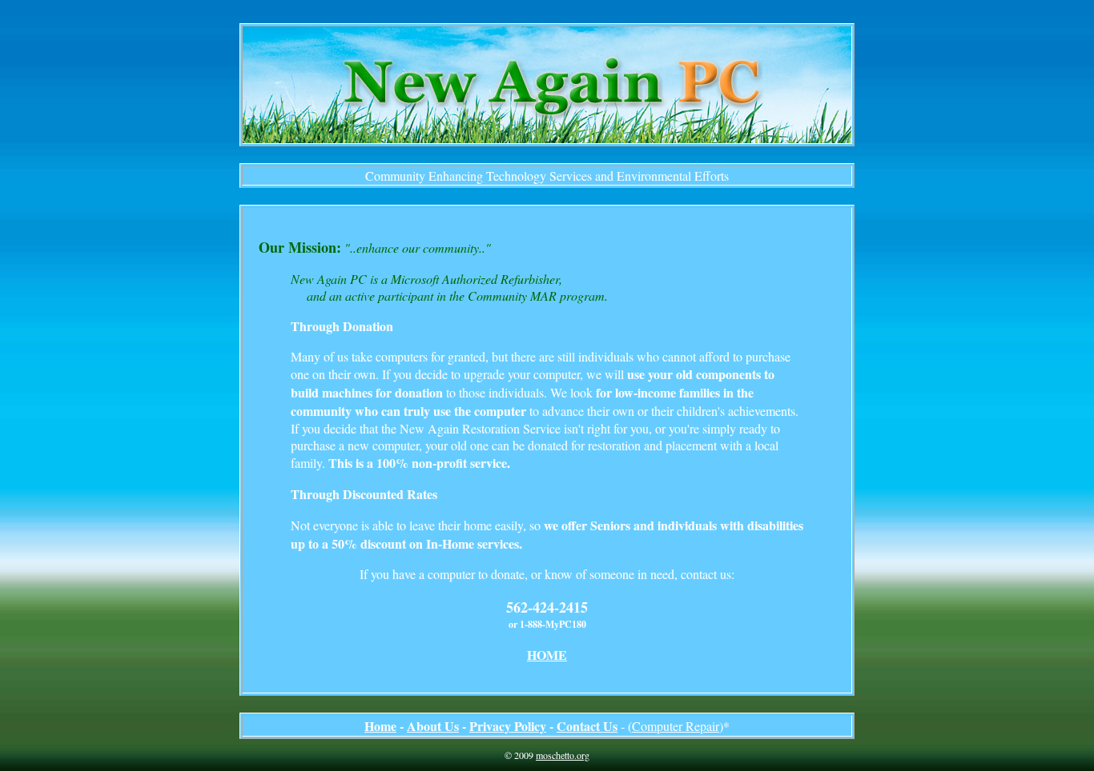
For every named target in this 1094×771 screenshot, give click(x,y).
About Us (433, 726)
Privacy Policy (507, 726)
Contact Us (587, 726)
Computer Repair (675, 725)
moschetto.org (562, 755)
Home (380, 726)
